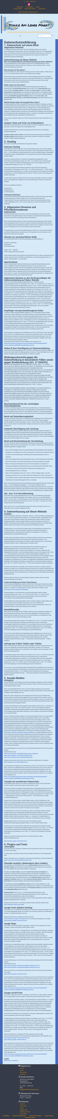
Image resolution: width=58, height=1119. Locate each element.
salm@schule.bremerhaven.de (29, 12)
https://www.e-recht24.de (11, 1060)
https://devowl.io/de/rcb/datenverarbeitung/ (16, 589)
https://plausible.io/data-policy (12, 904)
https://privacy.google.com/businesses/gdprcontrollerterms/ (20, 965)
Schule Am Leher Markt (29, 25)
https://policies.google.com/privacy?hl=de (15, 841)
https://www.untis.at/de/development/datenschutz (17, 860)
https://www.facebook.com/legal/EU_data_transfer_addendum (21, 753)
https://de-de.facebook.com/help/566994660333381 (18, 757)
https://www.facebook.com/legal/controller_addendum (19, 732)
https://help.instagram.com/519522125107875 (17, 755)
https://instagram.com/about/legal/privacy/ (16, 762)
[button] (35, 1116)
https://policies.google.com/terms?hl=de (15, 1039)
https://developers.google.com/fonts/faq (15, 918)
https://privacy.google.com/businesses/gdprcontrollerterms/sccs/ (22, 967)
